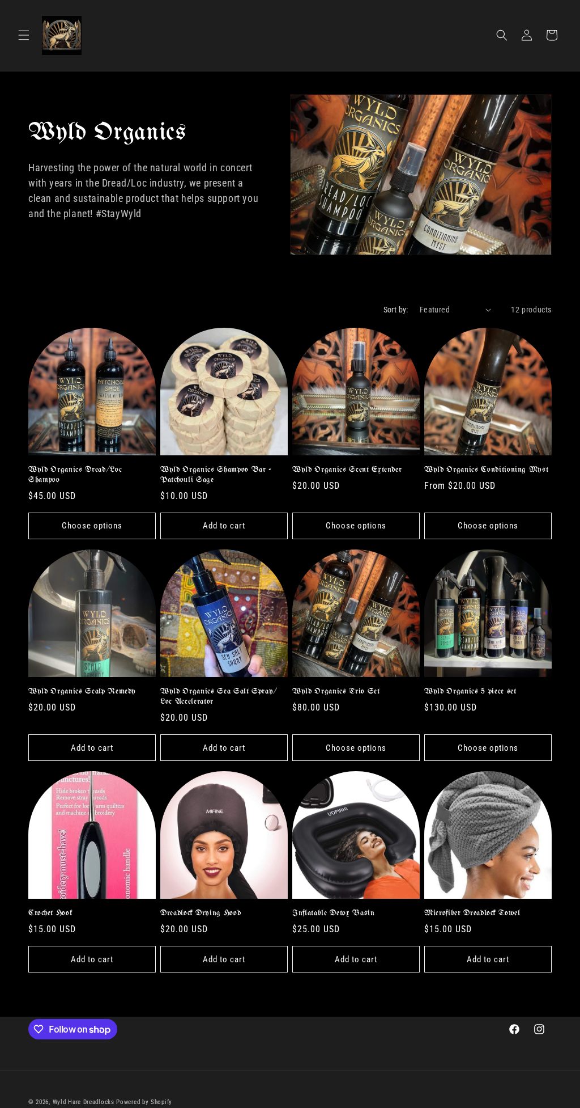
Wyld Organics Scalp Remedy (82, 691)
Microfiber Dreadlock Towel (472, 913)
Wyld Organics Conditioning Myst (486, 470)
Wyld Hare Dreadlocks (83, 1102)
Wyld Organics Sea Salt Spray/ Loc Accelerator (219, 696)
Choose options (92, 526)
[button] (23, 35)
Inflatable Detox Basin (333, 913)
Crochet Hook (50, 913)
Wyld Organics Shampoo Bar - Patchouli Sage (215, 475)
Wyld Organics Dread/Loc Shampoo (75, 475)
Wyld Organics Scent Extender (347, 470)
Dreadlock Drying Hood (200, 913)
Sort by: (395, 309)
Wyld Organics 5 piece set (470, 691)
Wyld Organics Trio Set (336, 691)
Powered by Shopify (144, 1102)
